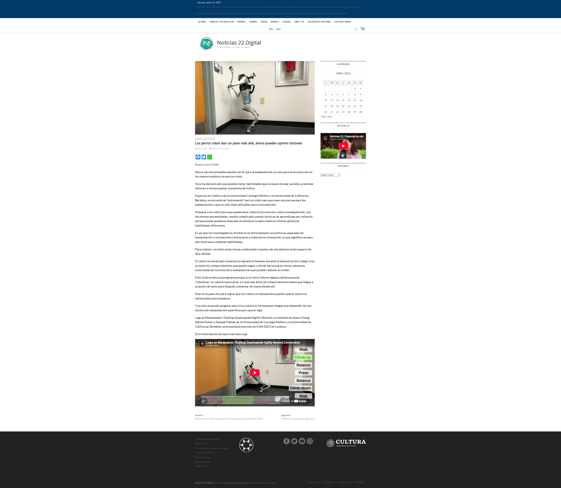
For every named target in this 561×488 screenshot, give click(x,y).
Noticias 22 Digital (239, 42)
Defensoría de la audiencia (207, 439)
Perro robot (224, 149)
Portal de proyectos (204, 452)
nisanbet (308, 13)
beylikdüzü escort (203, 7)
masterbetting (268, 13)
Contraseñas (329, 482)
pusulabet (279, 13)
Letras (202, 21)
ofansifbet (289, 13)
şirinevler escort (340, 7)
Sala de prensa (201, 443)
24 (325, 112)
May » (330, 116)
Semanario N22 (344, 482)
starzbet (218, 13)
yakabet (257, 13)
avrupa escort (354, 7)
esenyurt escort (219, 7)
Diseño (253, 21)
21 (349, 106)
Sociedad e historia (319, 21)
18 (331, 106)
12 (337, 100)
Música (275, 21)
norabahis (299, 13)
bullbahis (210, 13)
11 (331, 100)
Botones (215, 149)
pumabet (249, 13)
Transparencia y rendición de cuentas (212, 448)
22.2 (278, 29)
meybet (241, 13)
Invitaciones (200, 466)
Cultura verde (342, 21)
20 (343, 106)
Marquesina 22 (313, 482)
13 (343, 100)
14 (349, 100)
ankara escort (326, 13)
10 (325, 100)
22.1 (271, 29)
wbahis (315, 13)
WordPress (243, 483)
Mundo (241, 21)
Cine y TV (299, 21)
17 (325, 106)
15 (355, 100)
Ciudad (286, 21)
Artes (264, 21)
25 (331, 112)
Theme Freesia (232, 483)
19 (337, 106)
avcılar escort (234, 7)
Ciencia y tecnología (221, 21)
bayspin (226, 13)
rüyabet (234, 13)
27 (343, 112)
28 (349, 112)
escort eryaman (340, 13)
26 (337, 112)
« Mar (323, 116)
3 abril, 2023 (202, 149)
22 (355, 106)
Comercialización (202, 461)
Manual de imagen (203, 457)
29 (355, 112)
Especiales (360, 482)
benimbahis (200, 13)
